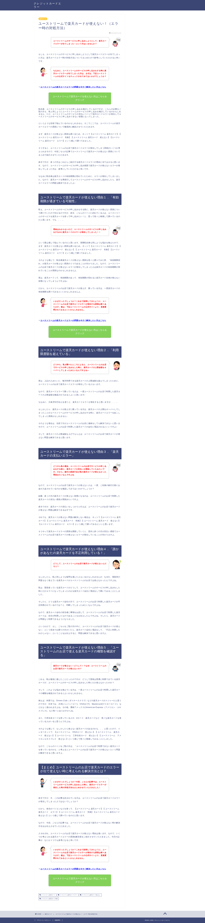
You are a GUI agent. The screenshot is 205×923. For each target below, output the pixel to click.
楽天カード (43, 18)
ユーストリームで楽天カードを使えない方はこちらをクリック (80, 98)
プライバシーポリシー (44, 920)
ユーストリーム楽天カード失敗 (49, 898)
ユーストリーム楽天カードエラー (68, 895)
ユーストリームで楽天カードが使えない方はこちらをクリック (80, 332)
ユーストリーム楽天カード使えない (91, 895)
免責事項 (57, 920)
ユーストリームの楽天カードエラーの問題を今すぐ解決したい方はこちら (73, 87)
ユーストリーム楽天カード (48, 895)
